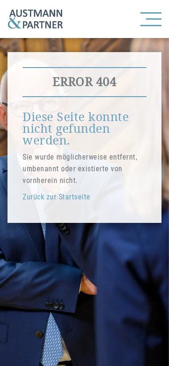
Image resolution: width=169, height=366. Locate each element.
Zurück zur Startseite (57, 196)
